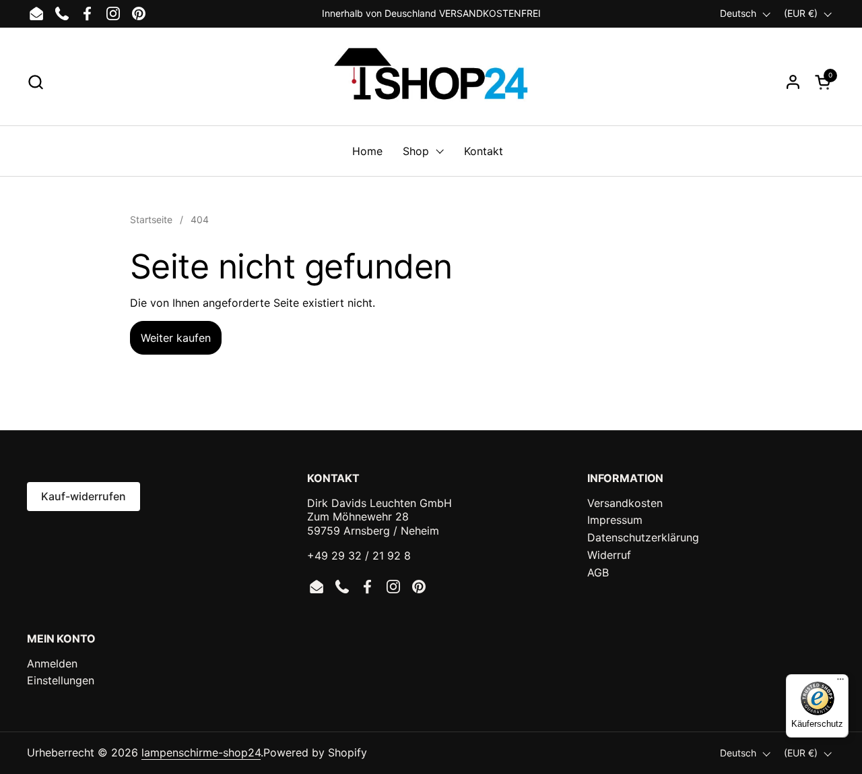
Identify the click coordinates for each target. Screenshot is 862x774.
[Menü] (840, 682)
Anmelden (52, 663)
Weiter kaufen (176, 338)
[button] (35, 81)
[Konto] (793, 81)
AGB (598, 572)
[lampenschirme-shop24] (430, 81)
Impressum (614, 520)
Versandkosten (625, 503)
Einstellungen (60, 680)
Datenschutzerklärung (643, 537)
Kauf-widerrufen (83, 496)
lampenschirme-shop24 (201, 752)
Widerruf (609, 555)
